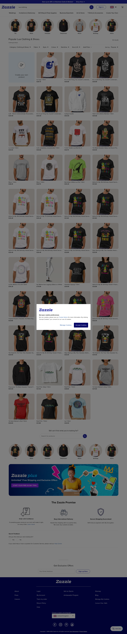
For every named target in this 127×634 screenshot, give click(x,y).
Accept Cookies (81, 325)
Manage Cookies (66, 325)
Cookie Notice (63, 317)
